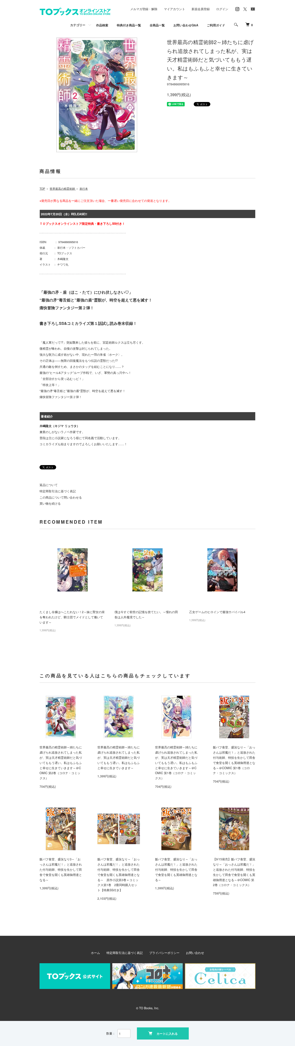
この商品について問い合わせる (61, 497)
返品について (49, 485)
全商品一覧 (157, 25)
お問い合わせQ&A (185, 25)
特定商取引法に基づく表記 (58, 491)
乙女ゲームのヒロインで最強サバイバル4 (217, 612)
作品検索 (102, 25)
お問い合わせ (195, 952)
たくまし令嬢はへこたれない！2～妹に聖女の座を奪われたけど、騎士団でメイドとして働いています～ (72, 617)
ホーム (95, 952)
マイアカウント (174, 9)
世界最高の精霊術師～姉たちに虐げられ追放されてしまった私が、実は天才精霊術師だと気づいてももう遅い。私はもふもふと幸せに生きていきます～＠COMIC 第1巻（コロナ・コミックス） (176, 762)
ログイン (222, 9)
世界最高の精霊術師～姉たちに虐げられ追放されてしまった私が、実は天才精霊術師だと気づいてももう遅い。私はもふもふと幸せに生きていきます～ (118, 757)
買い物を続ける (50, 503)
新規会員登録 (201, 9)
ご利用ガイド (216, 25)
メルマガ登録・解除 (143, 9)
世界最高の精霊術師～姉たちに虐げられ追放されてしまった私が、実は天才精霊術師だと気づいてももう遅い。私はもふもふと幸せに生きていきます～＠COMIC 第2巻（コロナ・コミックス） (61, 762)
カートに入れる (167, 1033)
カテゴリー (77, 25)
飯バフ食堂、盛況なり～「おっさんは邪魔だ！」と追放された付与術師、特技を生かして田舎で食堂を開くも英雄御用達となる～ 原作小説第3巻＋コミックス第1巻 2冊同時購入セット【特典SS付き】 (118, 874)
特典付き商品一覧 (129, 25)
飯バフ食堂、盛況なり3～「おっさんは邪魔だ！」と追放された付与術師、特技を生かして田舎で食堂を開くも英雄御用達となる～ (61, 869)
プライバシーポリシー (164, 952)
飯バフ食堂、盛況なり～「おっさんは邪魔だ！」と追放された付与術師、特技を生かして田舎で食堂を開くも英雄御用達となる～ (176, 869)
